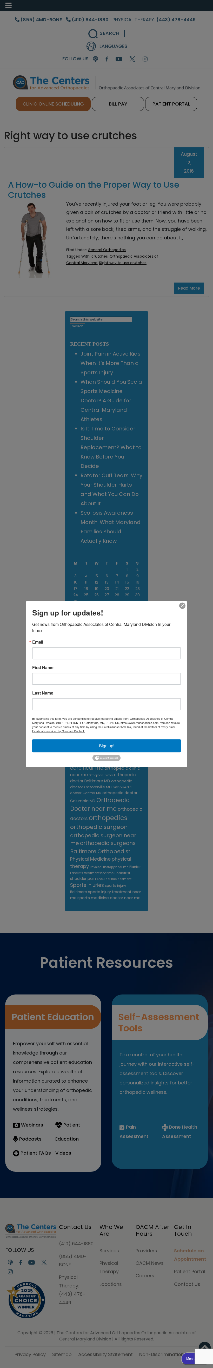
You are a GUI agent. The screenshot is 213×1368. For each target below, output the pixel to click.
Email (37, 642)
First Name (43, 667)
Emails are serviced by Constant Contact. (58, 731)
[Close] (182, 606)
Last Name (42, 693)
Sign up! (106, 746)
